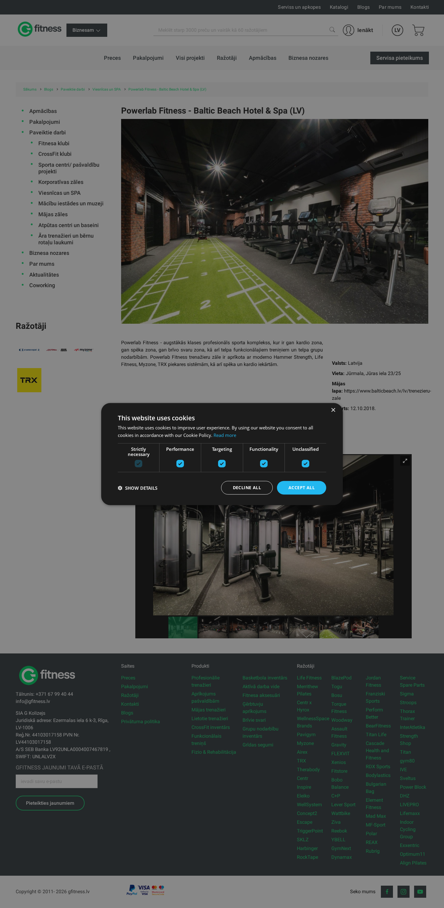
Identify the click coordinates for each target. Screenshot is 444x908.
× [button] (333, 410)
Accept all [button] (301, 487)
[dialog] (222, 454)
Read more (225, 435)
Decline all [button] (247, 487)
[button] (137, 487)
